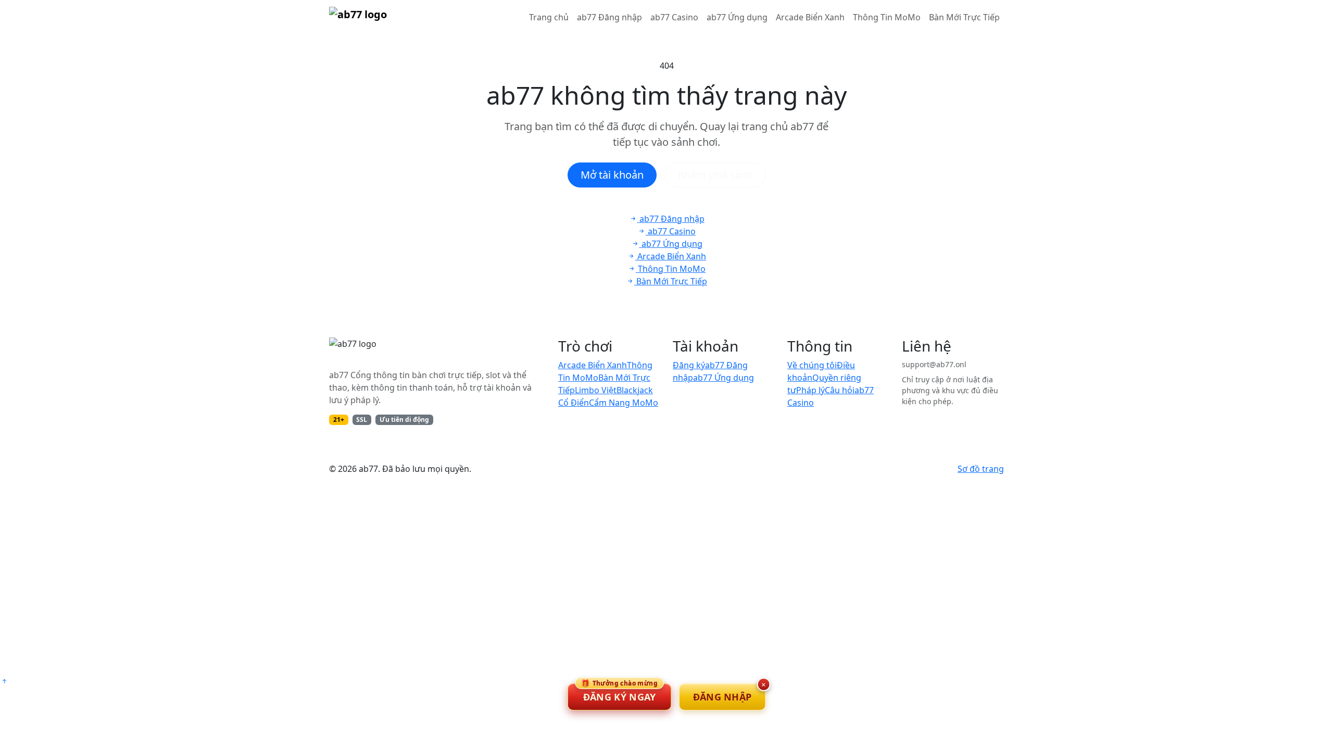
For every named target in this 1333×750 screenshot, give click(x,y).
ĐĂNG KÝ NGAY (619, 693)
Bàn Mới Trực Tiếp (964, 17)
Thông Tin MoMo (887, 17)
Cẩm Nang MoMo (623, 402)
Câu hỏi (839, 390)
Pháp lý (810, 390)
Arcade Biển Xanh (810, 17)
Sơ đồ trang (981, 468)
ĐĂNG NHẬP (722, 697)
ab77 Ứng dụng (737, 17)
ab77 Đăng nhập (609, 17)
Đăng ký (689, 365)
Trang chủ (549, 17)
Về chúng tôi (812, 365)
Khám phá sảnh (715, 175)
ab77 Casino (674, 17)
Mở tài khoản (612, 175)
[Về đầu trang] (4, 681)
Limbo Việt (596, 390)
